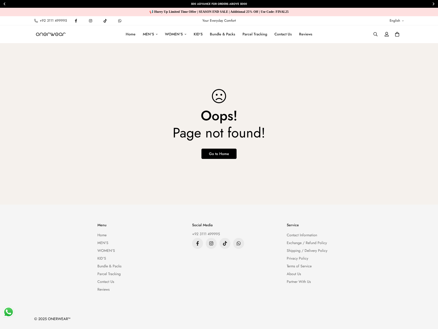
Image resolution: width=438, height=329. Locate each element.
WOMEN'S (174, 34)
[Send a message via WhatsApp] (8, 312)
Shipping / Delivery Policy (307, 250)
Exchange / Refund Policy (307, 242)
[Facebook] (75, 21)
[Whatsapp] (119, 21)
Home (131, 34)
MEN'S (148, 34)
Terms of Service (299, 266)
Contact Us (283, 34)
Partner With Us (299, 281)
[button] (397, 34)
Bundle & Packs (222, 34)
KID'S (198, 34)
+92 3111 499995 (206, 234)
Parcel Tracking (254, 34)
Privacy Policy (297, 258)
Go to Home (219, 153)
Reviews (305, 34)
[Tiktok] (105, 21)
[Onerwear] (50, 34)
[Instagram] (90, 21)
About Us (294, 273)
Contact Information (302, 235)
